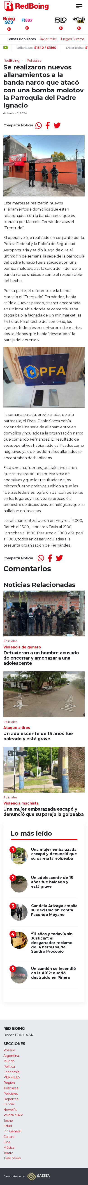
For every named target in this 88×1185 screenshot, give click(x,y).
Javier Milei (48, 39)
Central (8, 1104)
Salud (7, 1126)
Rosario (9, 1050)
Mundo (9, 1061)
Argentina (11, 1056)
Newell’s (9, 1110)
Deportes (10, 1099)
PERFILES (11, 1077)
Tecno (8, 1121)
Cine (6, 1142)
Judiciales (10, 1088)
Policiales (34, 61)
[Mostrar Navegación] (79, 6)
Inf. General (12, 1131)
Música (8, 1148)
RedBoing (11, 61)
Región (9, 1083)
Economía (11, 1072)
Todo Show (12, 1158)
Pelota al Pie (13, 1115)
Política (9, 1067)
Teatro (8, 1153)
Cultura (8, 1137)
